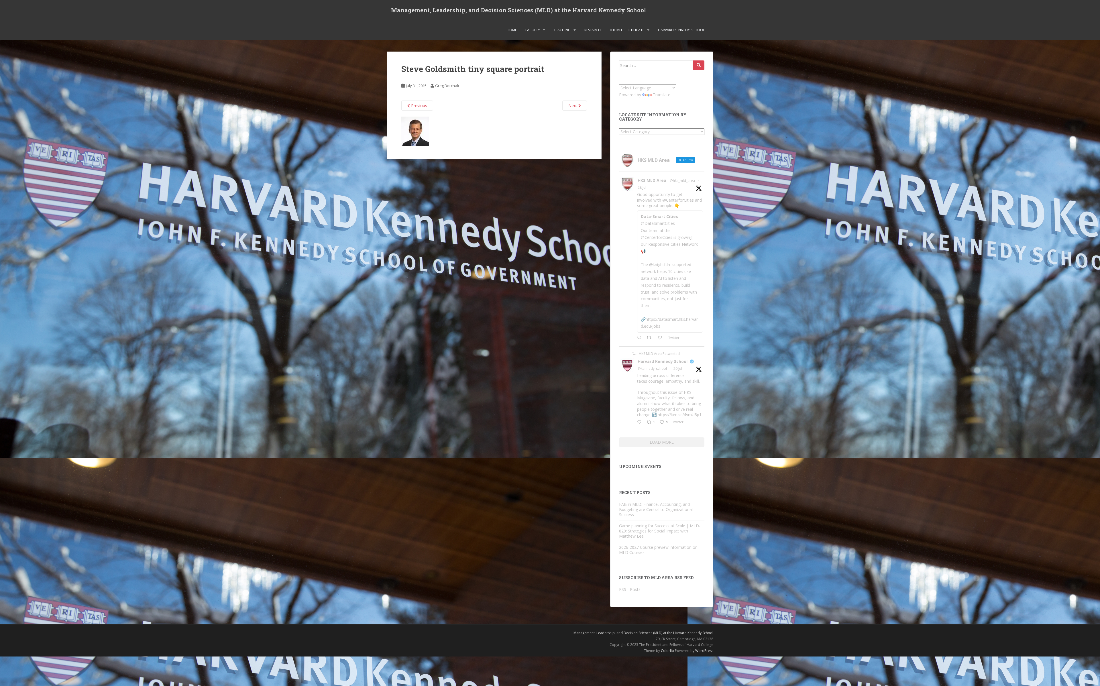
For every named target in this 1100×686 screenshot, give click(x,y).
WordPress (704, 650)
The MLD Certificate (626, 29)
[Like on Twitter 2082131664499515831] (661, 338)
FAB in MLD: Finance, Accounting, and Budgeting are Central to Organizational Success (656, 509)
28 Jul (642, 187)
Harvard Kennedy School (681, 29)
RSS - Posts (630, 589)
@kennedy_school (652, 368)
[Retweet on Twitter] (634, 353)
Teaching (562, 29)
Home (512, 29)
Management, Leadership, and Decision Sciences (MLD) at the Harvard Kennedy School (518, 10)
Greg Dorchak (447, 85)
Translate (661, 94)
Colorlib (667, 650)
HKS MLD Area (652, 180)
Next (573, 105)
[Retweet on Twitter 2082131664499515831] (650, 338)
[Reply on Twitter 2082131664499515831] (640, 338)
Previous (418, 105)
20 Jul (677, 368)
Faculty (532, 29)
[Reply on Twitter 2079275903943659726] (640, 422)
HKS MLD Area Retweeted (659, 353)
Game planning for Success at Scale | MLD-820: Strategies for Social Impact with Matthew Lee (659, 531)
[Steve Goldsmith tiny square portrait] (415, 131)
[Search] (698, 65)
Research (592, 29)
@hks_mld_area (682, 180)
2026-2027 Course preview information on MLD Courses (658, 550)
